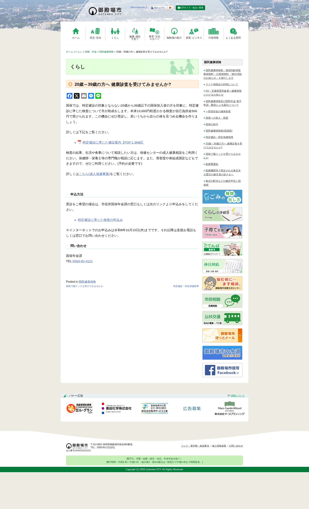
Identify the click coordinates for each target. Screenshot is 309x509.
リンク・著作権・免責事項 (195, 445)
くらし (115, 37)
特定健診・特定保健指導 (186, 286)
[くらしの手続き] (222, 220)
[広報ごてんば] (222, 254)
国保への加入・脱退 (217, 117)
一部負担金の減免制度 (218, 111)
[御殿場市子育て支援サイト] (222, 237)
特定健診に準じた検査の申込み (100, 220)
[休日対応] (222, 272)
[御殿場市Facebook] (222, 376)
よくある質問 (233, 37)
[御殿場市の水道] (222, 358)
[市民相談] (222, 306)
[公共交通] (222, 324)
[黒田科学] (117, 408)
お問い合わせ (236, 445)
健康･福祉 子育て (135, 37)
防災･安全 (95, 37)
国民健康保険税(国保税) (219, 130)
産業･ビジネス (194, 37)
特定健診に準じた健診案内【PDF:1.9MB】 (113, 142)
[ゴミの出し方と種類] (222, 202)
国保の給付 (212, 124)
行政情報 (214, 37)
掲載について (238, 395)
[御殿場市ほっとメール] (222, 341)
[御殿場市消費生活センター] (222, 289)
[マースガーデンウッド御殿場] (230, 409)
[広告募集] (192, 409)
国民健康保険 (87, 281)
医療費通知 (212, 164)
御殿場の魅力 (174, 37)
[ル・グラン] (79, 409)
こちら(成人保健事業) (94, 174)
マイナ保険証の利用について (222, 84)
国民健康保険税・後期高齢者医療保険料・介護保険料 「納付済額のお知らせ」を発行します (222, 74)
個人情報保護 (219, 445)
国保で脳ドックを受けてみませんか (84, 286)
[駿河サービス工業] (154, 409)
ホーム (76, 37)
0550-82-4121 (83, 261)
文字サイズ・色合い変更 (191, 7)
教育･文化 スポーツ (154, 37)
